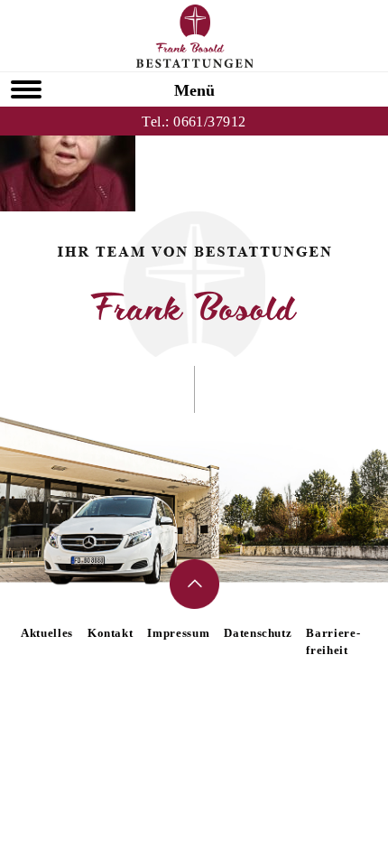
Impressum (178, 633)
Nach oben (194, 584)
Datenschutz (257, 633)
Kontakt (111, 633)
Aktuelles (47, 633)
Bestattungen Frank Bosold (194, 36)
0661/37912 (209, 121)
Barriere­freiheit (332, 641)
